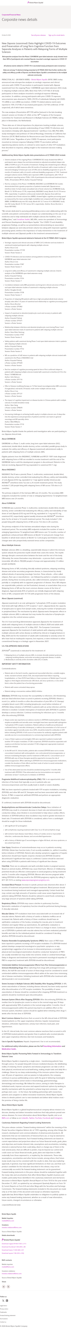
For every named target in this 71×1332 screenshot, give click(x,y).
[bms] (35, 3)
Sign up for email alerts (57, 35)
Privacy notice (4, 1309)
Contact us (3, 1322)
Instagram (58, 1118)
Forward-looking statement (7, 1315)
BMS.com (5, 1118)
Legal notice (3, 1305)
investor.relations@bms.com (12, 1227)
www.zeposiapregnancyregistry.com (35, 880)
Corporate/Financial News (11, 15)
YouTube (38, 1118)
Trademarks (3, 1312)
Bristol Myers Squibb (39, 80)
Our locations (4, 1318)
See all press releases (38, 35)
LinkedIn (24, 1118)
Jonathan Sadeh (23, 220)
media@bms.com (8, 1221)
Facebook (46, 1118)
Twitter (31, 1118)
